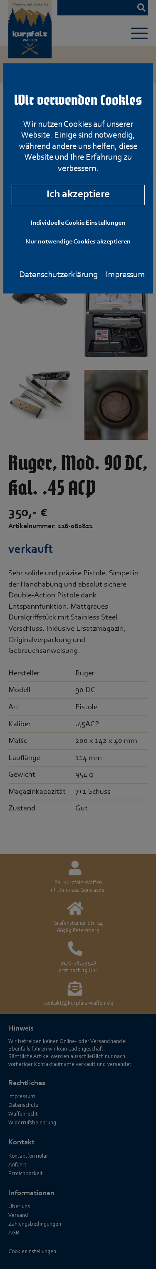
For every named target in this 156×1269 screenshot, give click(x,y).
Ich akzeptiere (78, 194)
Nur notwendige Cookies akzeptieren (78, 241)
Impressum (125, 275)
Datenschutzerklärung (58, 275)
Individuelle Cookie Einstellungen (78, 223)
